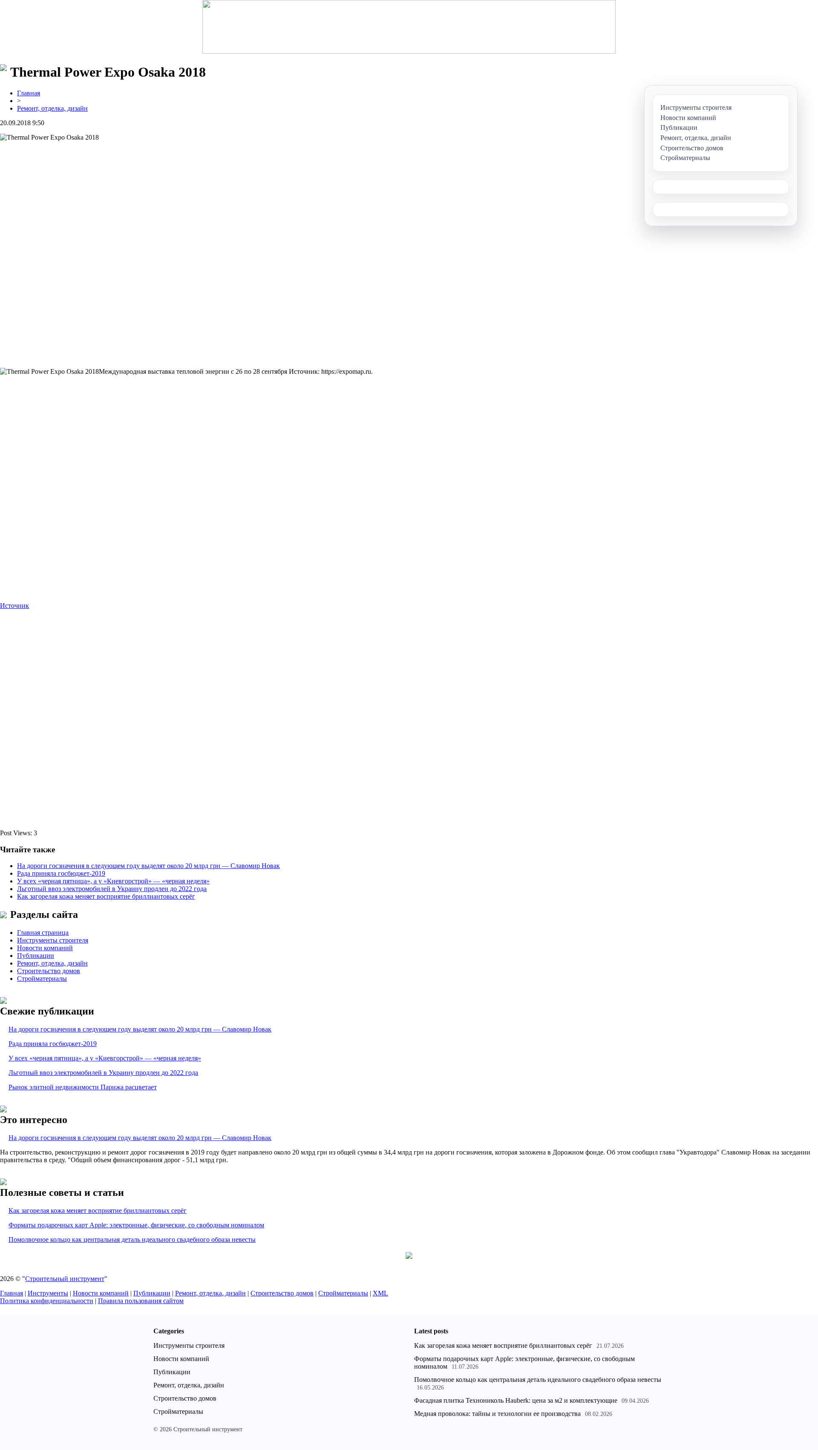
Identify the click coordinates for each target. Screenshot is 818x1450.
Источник (14, 605)
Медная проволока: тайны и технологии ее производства (497, 1413)
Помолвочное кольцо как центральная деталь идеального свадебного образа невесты (132, 1239)
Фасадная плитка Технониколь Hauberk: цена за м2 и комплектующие (515, 1400)
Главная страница (43, 932)
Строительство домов (48, 970)
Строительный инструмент (64, 1278)
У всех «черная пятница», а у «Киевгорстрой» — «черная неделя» (113, 881)
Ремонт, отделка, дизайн (52, 108)
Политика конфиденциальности (46, 1300)
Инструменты (48, 1293)
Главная (28, 93)
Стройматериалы (42, 978)
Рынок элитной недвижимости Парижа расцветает (83, 1087)
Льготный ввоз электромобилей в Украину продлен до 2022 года (112, 888)
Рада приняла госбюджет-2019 (61, 873)
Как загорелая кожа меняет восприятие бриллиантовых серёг (106, 896)
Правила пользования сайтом (141, 1300)
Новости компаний (45, 947)
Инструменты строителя (52, 940)
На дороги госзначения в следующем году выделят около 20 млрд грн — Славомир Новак (148, 865)
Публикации (35, 955)
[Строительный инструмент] (409, 27)
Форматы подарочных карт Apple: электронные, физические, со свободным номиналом (136, 1225)
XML (380, 1293)
